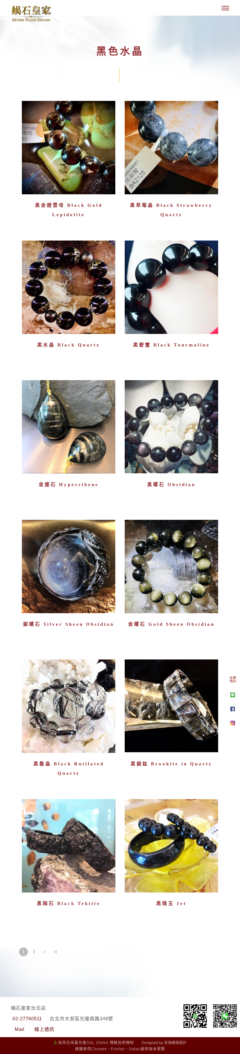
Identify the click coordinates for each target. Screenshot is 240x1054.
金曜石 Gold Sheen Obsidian (171, 624)
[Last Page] (55, 951)
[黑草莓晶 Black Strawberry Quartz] (171, 147)
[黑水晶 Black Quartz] (68, 287)
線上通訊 (44, 1029)
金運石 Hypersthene (69, 484)
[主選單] (225, 8)
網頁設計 (179, 1043)
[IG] (232, 723)
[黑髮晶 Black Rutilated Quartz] (68, 706)
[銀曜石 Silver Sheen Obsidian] (68, 566)
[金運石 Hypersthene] (68, 427)
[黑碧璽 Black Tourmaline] (171, 287)
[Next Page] (44, 951)
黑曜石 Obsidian (171, 484)
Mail (19, 1029)
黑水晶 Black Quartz (68, 344)
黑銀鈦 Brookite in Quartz (171, 763)
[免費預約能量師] (232, 680)
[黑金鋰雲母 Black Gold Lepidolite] (68, 147)
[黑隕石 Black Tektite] (68, 845)
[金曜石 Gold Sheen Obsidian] (171, 566)
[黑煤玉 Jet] (171, 845)
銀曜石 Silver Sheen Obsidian (68, 624)
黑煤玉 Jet (171, 903)
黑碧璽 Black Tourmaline (171, 344)
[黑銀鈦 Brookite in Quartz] (171, 706)
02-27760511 (27, 1018)
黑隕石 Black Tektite (68, 903)
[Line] (232, 694)
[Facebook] (232, 708)
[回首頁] (31, 13)
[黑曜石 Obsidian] (171, 427)
